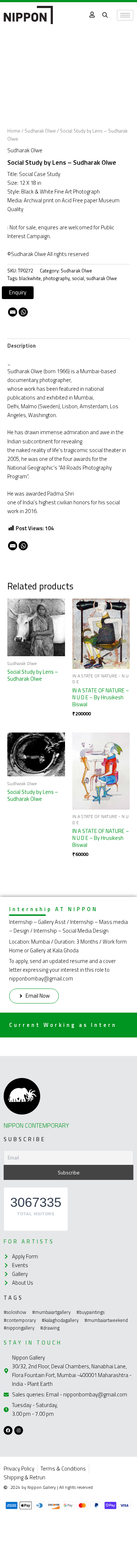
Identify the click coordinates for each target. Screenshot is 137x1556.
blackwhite (30, 278)
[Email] (12, 312)
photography (56, 278)
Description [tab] (21, 345)
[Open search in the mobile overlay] (106, 15)
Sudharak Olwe (40, 130)
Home (13, 130)
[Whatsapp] (23, 312)
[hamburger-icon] (125, 15)
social (78, 278)
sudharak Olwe (101, 278)
